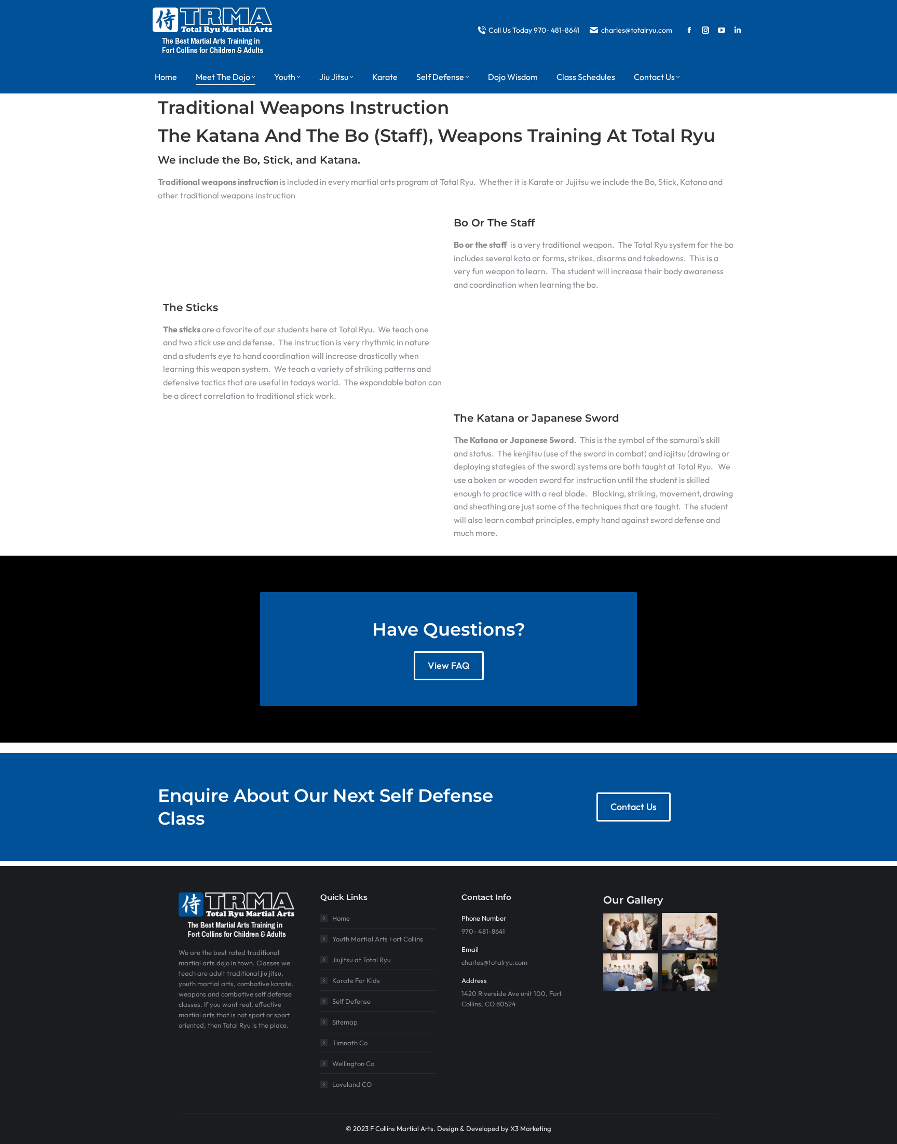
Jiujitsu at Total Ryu (361, 959)
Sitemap (345, 1022)
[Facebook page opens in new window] (689, 30)
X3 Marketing (530, 1128)
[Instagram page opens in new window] (705, 30)
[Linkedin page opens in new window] (737, 30)
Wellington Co (353, 1063)
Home (341, 918)
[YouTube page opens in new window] (721, 30)
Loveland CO (352, 1084)
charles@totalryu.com (636, 30)
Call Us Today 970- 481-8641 (533, 30)
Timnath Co (350, 1043)
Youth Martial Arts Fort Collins (377, 939)
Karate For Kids (356, 980)
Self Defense (351, 1001)
